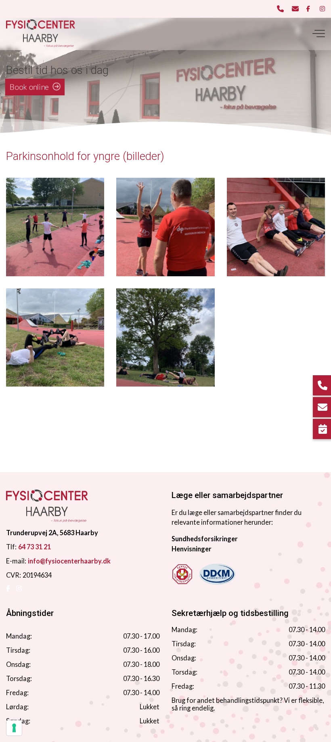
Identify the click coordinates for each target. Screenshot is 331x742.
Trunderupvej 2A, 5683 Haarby (52, 532)
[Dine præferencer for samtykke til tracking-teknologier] (14, 728)
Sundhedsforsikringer (205, 538)
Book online (29, 87)
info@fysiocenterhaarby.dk (69, 561)
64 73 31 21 (34, 547)
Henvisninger (192, 549)
